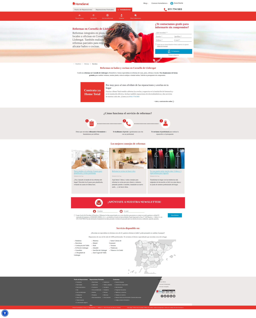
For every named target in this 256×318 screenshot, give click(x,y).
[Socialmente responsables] (114, 284)
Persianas (94, 295)
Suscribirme (175, 215)
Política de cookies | (149, 307)
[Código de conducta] (114, 300)
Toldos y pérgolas (107, 284)
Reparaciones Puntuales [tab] (105, 10)
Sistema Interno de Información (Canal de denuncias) (128, 297)
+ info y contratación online (163, 101)
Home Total (79, 297)
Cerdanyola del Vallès (82, 245)
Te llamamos (175, 51)
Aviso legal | (130, 307)
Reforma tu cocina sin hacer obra (123, 171)
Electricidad (79, 284)
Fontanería (79, 282)
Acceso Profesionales (165, 284)
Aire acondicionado (81, 292)
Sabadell (95, 248)
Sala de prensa (118, 287)
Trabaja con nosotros (120, 295)
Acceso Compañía (164, 286)
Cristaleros (106, 289)
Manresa (95, 241)
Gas (77, 289)
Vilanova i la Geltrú (116, 250)
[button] (5, 313)
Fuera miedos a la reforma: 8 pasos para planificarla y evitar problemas (88, 172)
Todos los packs (80, 300)
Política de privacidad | (138, 307)
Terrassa (113, 245)
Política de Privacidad (162, 46)
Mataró (95, 243)
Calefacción (95, 284)
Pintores (105, 292)
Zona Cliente (163, 281)
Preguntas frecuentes (120, 289)
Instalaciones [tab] (125, 10)
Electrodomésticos (80, 287)
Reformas (86, 64)
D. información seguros (82, 302)
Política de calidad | (169, 307)
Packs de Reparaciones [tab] (83, 10)
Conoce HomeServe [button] (159, 3)
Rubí (94, 245)
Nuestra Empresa (119, 282)
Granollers (78, 250)
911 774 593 (175, 9)
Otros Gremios (106, 297)
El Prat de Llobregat (81, 248)
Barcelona (94, 64)
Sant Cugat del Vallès (99, 253)
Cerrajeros (106, 287)
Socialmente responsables (121, 284)
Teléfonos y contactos (120, 292)
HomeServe (78, 64)
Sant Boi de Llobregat (100, 250)
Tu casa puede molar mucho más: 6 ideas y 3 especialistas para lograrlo (165, 172)
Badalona (78, 241)
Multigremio (79, 295)
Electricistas (95, 282)
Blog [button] (145, 3)
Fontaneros (95, 287)
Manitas (94, 292)
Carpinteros (106, 282)
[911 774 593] (165, 9)
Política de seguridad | (159, 307)
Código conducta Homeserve (122, 300)
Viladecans (113, 248)
